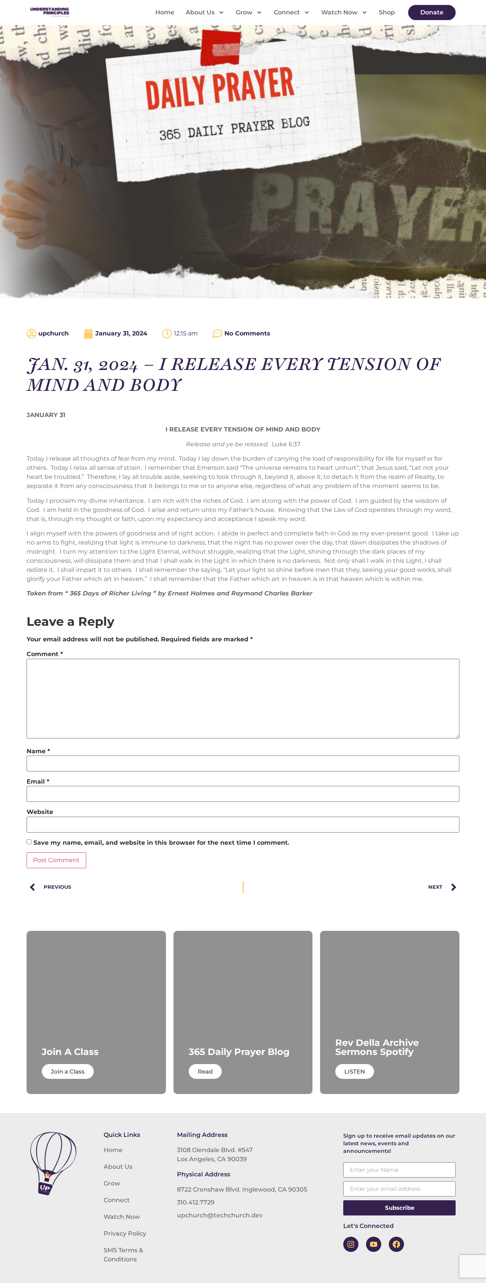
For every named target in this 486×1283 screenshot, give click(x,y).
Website (40, 812)
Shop (387, 12)
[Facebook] (396, 1244)
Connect (287, 12)
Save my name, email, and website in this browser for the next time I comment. (161, 843)
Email (38, 782)
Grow (244, 12)
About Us (200, 12)
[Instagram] (350, 1244)
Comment (45, 654)
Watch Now (339, 12)
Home (164, 12)
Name (38, 751)
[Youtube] (373, 1244)
